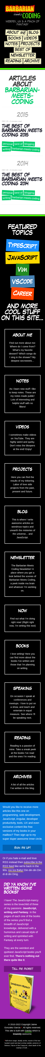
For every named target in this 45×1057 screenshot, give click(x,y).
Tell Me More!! (22, 968)
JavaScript (22, 258)
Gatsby (28, 1031)
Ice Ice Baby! (15, 870)
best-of (18, 143)
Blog (34, 33)
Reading (13, 61)
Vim (22, 270)
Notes (12, 44)
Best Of (22, 50)
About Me (16, 32)
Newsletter (23, 55)
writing (6, 149)
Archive (32, 61)
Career (22, 293)
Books (14, 38)
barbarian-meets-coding (26, 149)
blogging (29, 144)
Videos (30, 38)
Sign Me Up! (22, 847)
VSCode (22, 281)
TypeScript (22, 245)
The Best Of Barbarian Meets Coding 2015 (22, 130)
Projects (30, 44)
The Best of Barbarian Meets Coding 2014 (22, 179)
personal (8, 144)
